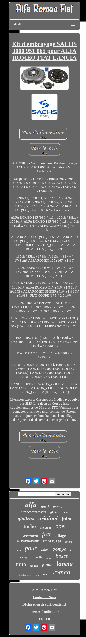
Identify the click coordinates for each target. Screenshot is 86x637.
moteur (58, 506)
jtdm (66, 518)
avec (46, 574)
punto (47, 564)
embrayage (52, 541)
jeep (72, 550)
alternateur (28, 541)
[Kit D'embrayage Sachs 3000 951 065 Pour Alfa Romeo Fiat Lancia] (44, 78)
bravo (37, 575)
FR (48, 619)
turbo (29, 526)
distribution (30, 536)
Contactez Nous (44, 597)
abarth (37, 557)
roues (18, 550)
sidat (34, 565)
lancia (65, 563)
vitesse (49, 558)
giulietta (26, 518)
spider (65, 512)
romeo (61, 572)
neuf (45, 506)
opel (60, 526)
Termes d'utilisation (44, 612)
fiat (46, 534)
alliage (60, 535)
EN (41, 619)
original (48, 518)
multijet (24, 557)
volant (68, 541)
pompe (59, 549)
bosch (62, 556)
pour (31, 548)
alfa (31, 505)
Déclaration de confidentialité (44, 604)
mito (21, 564)
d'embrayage (25, 575)
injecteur (45, 527)
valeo (45, 550)
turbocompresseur (33, 512)
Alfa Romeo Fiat (44, 590)
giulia (54, 512)
